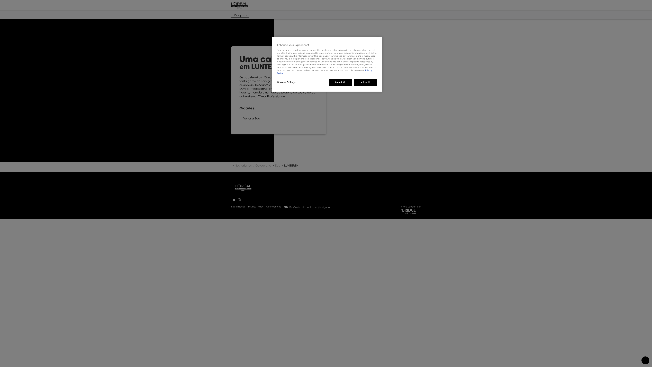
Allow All (365, 82)
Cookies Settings (286, 82)
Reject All (340, 82)
